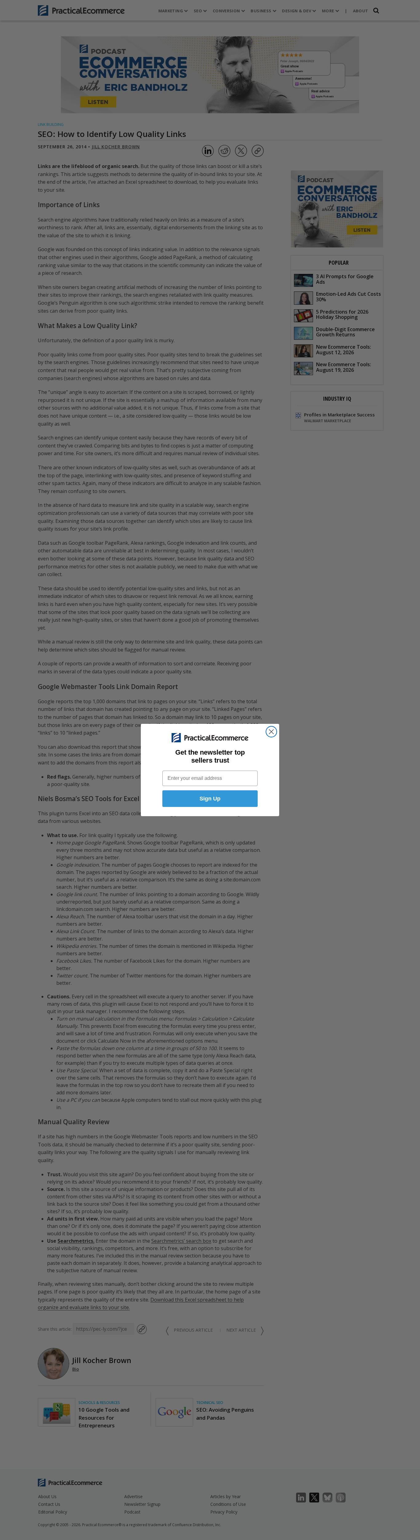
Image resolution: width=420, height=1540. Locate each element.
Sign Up (210, 799)
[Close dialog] (271, 731)
